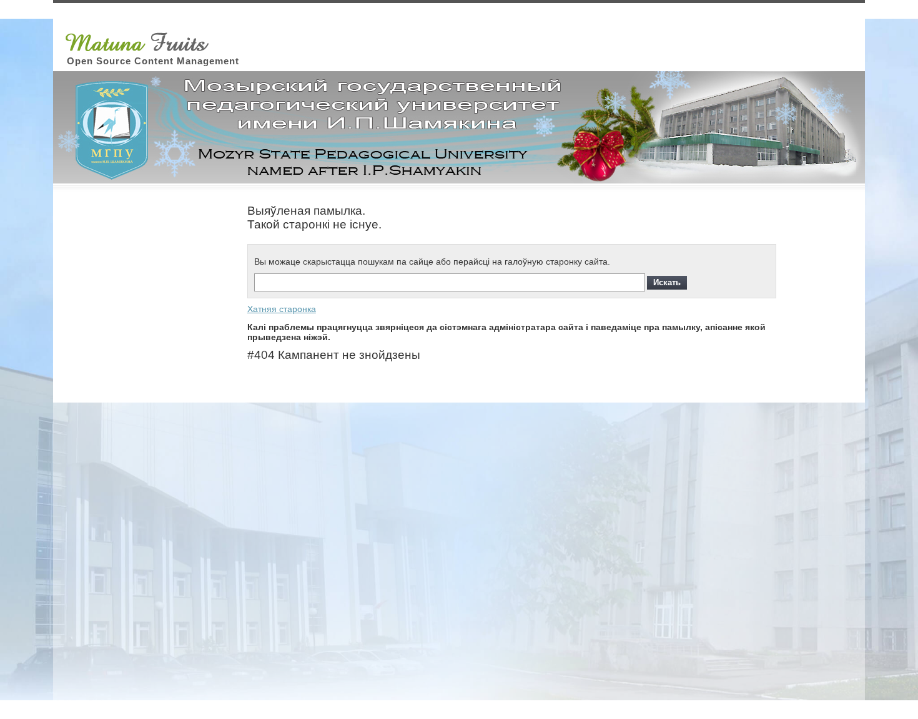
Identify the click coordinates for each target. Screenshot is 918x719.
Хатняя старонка (281, 309)
